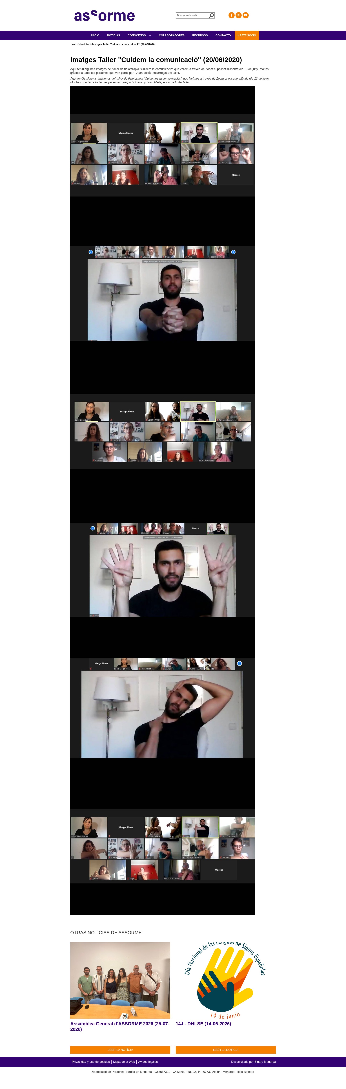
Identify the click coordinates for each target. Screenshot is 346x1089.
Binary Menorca (265, 1061)
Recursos (200, 35)
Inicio (95, 35)
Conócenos (137, 35)
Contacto (223, 35)
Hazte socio (247, 35)
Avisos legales (148, 1061)
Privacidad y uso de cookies (91, 1061)
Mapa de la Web (124, 1061)
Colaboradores (172, 35)
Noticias (113, 35)
